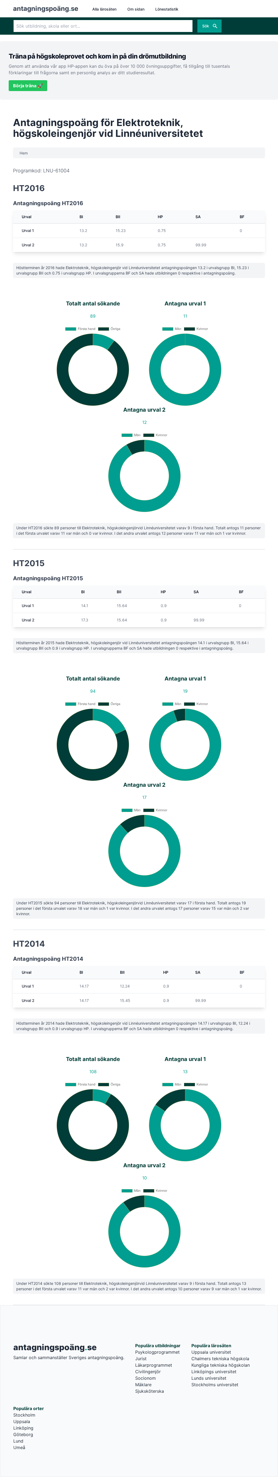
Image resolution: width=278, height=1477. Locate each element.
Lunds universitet (208, 1378)
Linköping (23, 1428)
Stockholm (24, 1415)
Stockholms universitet (214, 1384)
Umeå (19, 1447)
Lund (18, 1441)
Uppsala (21, 1421)
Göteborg (23, 1434)
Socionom (145, 1378)
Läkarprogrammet (153, 1365)
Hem (24, 153)
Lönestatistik (166, 9)
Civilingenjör (148, 1371)
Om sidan (135, 9)
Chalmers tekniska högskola (220, 1358)
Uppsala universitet (211, 1352)
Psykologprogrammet (157, 1352)
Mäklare (143, 1384)
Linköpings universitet (213, 1371)
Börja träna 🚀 (28, 85)
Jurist (141, 1358)
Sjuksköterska (149, 1391)
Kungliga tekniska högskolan (220, 1365)
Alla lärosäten (104, 9)
